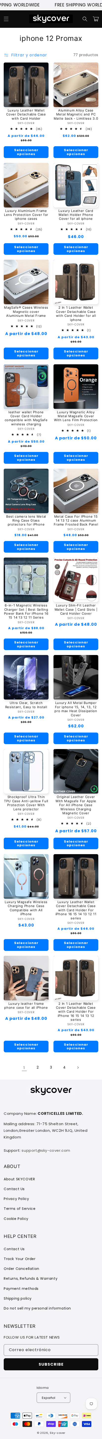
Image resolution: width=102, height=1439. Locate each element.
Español (48, 1397)
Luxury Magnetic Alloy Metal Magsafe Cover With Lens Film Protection (76, 416)
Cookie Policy (16, 1218)
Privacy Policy (16, 1198)
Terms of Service (20, 1208)
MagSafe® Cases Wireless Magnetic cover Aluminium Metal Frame (26, 311)
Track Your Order (20, 1258)
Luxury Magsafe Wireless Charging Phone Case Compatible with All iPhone (26, 908)
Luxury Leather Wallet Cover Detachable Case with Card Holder (26, 114)
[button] (6, 19)
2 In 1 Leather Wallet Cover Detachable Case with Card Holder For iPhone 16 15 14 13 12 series (76, 1012)
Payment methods (21, 1288)
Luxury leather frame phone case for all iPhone (26, 1005)
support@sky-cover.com (46, 1150)
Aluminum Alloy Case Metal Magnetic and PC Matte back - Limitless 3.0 (76, 114)
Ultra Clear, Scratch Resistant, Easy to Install (26, 705)
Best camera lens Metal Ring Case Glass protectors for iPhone (26, 520)
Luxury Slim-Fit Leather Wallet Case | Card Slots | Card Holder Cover (76, 609)
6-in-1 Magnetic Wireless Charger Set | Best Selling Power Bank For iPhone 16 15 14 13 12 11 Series (26, 611)
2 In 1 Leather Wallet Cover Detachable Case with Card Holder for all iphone (76, 313)
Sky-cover (57, 1433)
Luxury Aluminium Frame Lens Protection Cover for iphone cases (26, 215)
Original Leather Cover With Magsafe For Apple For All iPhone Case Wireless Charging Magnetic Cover (75, 805)
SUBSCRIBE (51, 1364)
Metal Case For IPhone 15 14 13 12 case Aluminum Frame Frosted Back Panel (76, 520)
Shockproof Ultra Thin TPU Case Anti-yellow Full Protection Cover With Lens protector (26, 803)
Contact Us (14, 1188)
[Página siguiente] (77, 1067)
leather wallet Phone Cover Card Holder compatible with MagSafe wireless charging (26, 418)
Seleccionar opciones (26, 152)
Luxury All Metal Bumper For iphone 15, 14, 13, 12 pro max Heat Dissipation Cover (75, 709)
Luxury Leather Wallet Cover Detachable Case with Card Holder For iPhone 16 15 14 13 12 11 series (76, 910)
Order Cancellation (21, 1268)
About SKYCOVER (19, 1179)
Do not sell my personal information (37, 1308)
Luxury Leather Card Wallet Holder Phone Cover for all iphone (75, 215)
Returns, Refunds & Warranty (30, 1278)
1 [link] (24, 1067)
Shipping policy (18, 1298)
